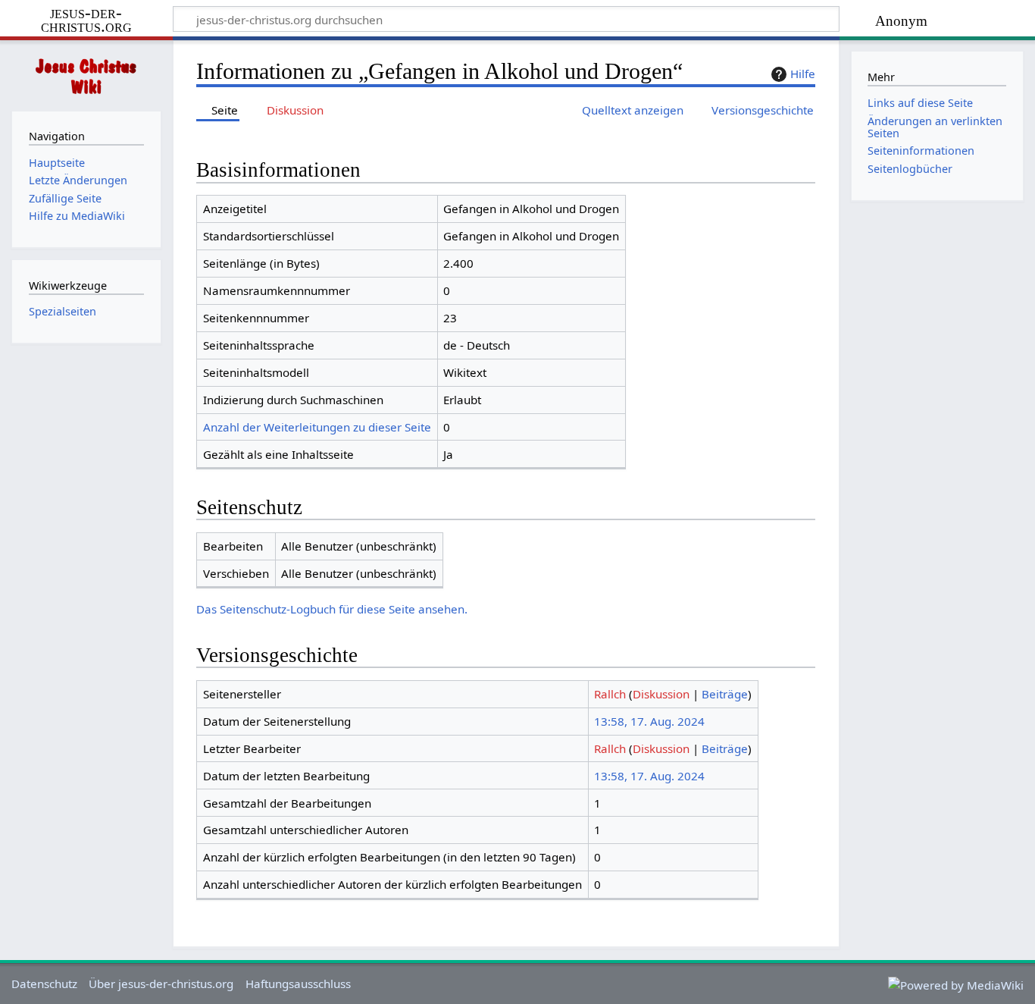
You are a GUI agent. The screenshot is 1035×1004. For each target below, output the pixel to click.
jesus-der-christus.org (86, 20)
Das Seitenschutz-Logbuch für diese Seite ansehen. (331, 609)
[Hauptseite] (86, 74)
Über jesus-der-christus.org (161, 983)
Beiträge (725, 693)
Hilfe (802, 73)
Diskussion (661, 693)
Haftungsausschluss (298, 983)
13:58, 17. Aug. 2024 (649, 721)
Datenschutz (44, 983)
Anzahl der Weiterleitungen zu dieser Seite (317, 427)
